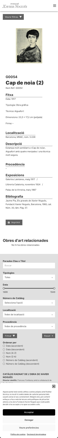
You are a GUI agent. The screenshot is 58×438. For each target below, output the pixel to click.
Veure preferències (29, 427)
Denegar (29, 420)
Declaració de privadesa (36, 434)
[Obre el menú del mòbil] (54, 5)
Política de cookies (18, 434)
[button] (53, 386)
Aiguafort (19, 111)
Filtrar (8, 336)
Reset (47, 336)
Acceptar (29, 412)
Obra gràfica (22, 105)
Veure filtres (11, 17)
